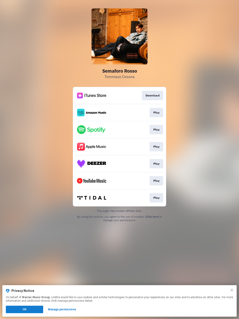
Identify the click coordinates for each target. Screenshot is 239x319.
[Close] (231, 290)
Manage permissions (62, 309)
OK (24, 309)
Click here (152, 216)
